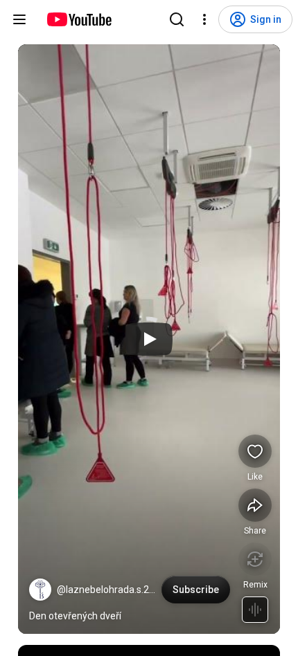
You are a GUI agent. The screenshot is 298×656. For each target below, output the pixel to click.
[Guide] (19, 19)
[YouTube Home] (78, 19)
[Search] (176, 19)
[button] (40, 589)
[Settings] (204, 19)
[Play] (149, 339)
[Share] (255, 505)
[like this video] (255, 451)
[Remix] (255, 559)
